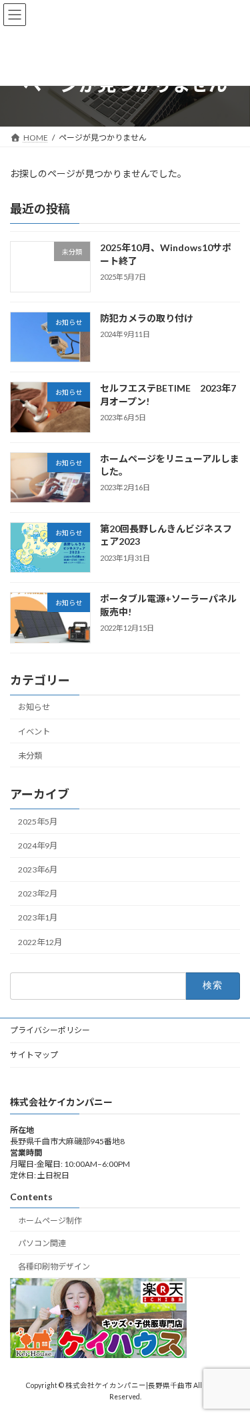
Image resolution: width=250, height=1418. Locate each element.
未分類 (30, 755)
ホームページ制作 (50, 1221)
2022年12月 (40, 941)
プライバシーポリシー (50, 1030)
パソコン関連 (42, 1244)
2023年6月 (37, 870)
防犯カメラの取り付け (146, 318)
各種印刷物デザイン (54, 1266)
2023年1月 (37, 917)
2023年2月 (37, 893)
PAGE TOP (231, 1361)
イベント (34, 731)
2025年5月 (37, 822)
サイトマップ (34, 1055)
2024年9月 (37, 846)
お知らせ (34, 707)
